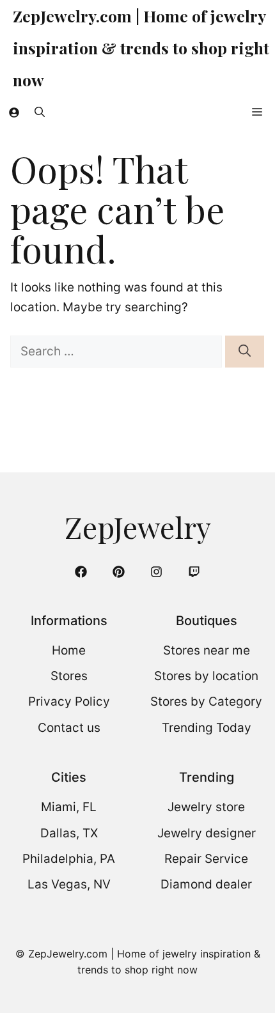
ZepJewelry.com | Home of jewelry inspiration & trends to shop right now (141, 47)
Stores (69, 676)
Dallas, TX (69, 833)
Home (69, 650)
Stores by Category (206, 701)
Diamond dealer (206, 884)
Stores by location (206, 676)
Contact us (69, 727)
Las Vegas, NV (69, 884)
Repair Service (206, 858)
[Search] (244, 352)
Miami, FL (69, 807)
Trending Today (206, 727)
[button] (39, 112)
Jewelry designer (206, 833)
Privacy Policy (69, 701)
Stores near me (206, 650)
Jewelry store (206, 807)
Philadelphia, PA (68, 858)
